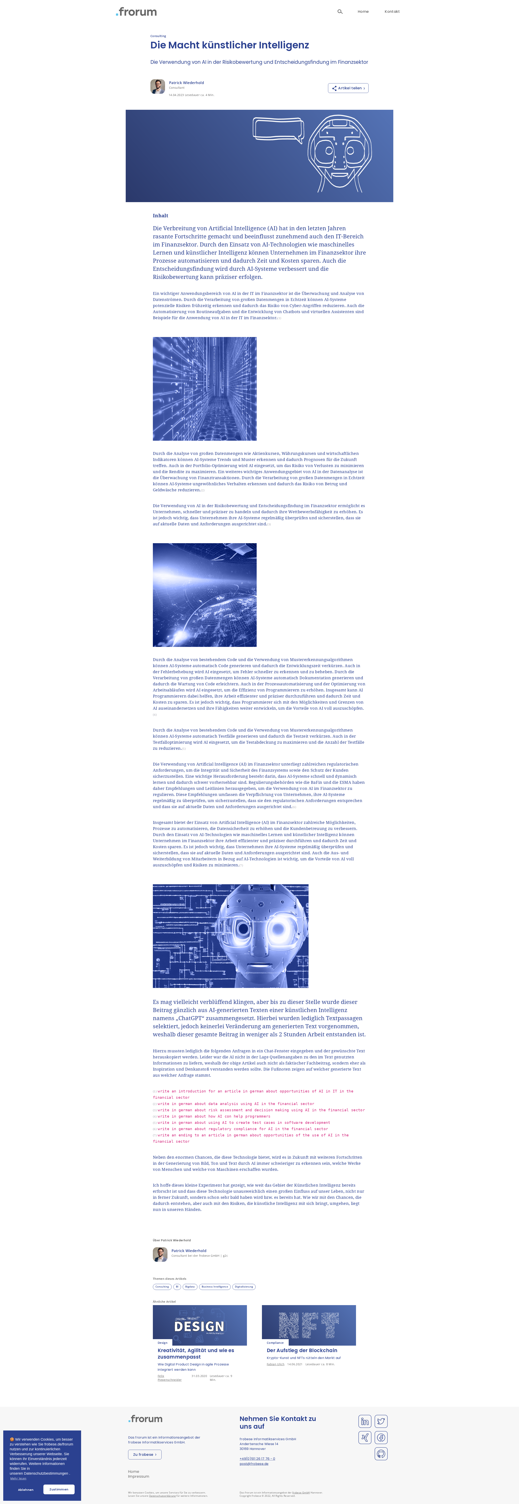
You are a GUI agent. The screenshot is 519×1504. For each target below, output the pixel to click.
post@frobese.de (254, 1463)
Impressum (138, 1476)
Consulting (158, 36)
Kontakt (392, 11)
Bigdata (190, 1286)
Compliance (275, 1343)
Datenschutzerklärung (162, 1496)
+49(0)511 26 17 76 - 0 (257, 1458)
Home (363, 11)
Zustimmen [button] (58, 1489)
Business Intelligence (215, 1286)
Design (162, 1343)
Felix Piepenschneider (170, 1378)
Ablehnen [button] (26, 1490)
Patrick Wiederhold (186, 82)
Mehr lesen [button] (18, 1478)
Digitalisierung (244, 1286)
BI (177, 1286)
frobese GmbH (301, 1492)
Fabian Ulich (275, 1364)
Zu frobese (143, 1454)
